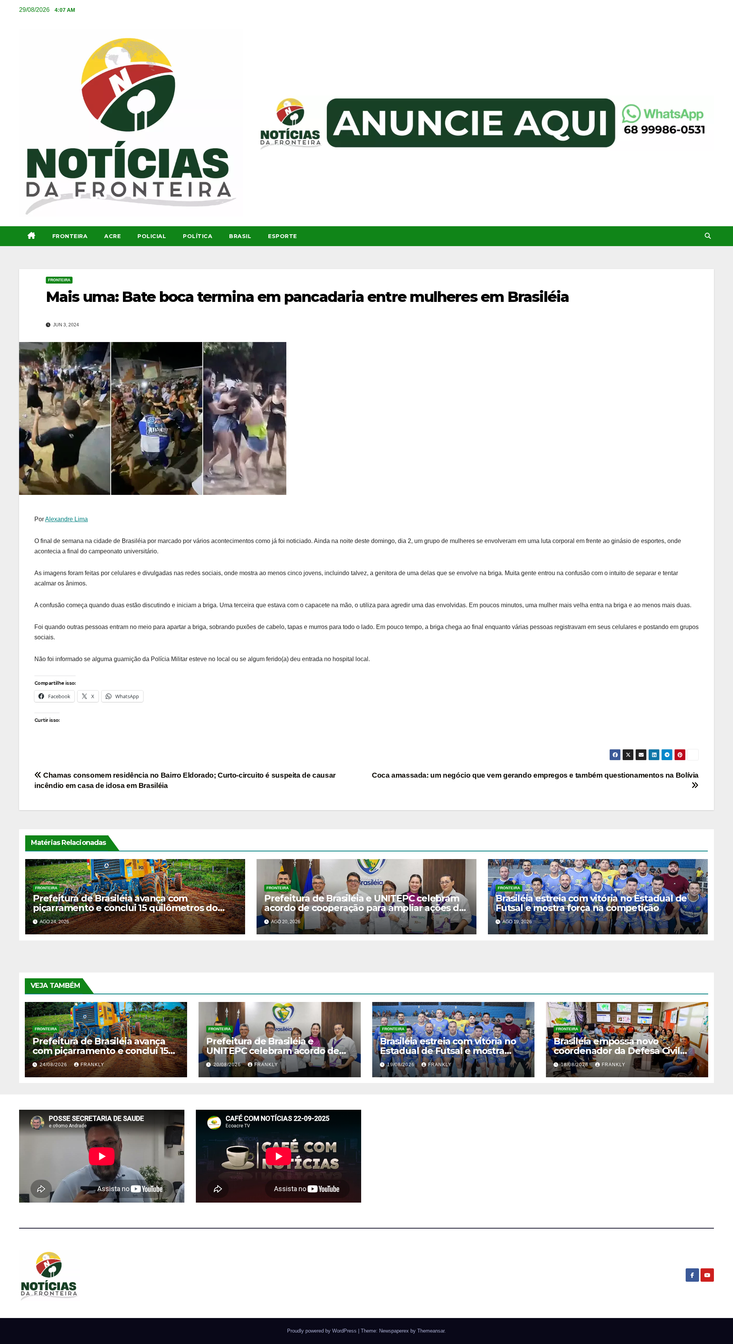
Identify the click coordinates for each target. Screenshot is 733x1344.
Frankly (92, 1064)
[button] (708, 236)
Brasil (240, 236)
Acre (112, 236)
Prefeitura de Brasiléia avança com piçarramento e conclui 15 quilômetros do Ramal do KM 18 (125, 908)
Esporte (282, 236)
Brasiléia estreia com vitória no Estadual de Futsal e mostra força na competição (591, 903)
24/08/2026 (54, 1064)
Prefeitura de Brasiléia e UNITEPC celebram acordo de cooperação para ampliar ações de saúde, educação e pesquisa (364, 908)
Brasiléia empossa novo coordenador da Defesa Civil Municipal (617, 1051)
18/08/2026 (575, 1064)
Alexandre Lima (66, 519)
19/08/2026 (401, 1064)
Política (197, 236)
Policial (151, 236)
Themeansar (430, 1331)
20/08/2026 (227, 1064)
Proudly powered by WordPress (322, 1331)
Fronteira (70, 236)
